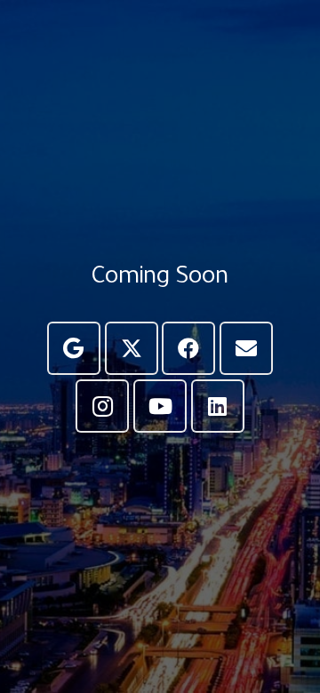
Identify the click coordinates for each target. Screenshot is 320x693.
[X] (131, 348)
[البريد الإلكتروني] (246, 348)
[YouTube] (160, 406)
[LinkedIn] (217, 406)
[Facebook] (188, 348)
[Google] (73, 348)
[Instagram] (102, 406)
